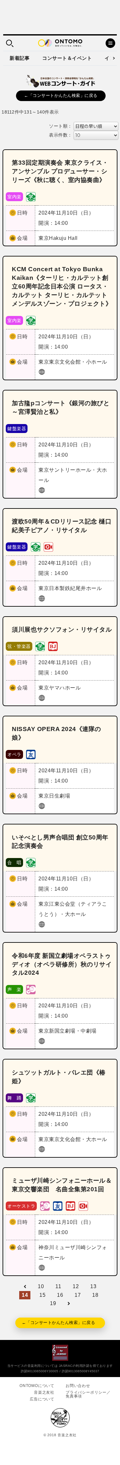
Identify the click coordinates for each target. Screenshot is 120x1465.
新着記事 (19, 58)
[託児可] (31, 989)
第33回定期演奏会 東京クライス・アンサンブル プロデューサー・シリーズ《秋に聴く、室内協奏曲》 (60, 171)
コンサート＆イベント (67, 58)
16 (60, 1295)
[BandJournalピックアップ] (53, 646)
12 (76, 1286)
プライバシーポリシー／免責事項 (88, 1394)
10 (41, 1286)
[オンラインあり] (48, 546)
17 (78, 1295)
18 (95, 1295)
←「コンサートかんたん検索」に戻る (61, 95)
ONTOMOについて (37, 1385)
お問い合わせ (78, 1385)
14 (25, 1295)
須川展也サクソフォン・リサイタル (62, 629)
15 (42, 1295)
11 (58, 1286)
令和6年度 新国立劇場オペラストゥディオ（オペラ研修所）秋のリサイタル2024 (62, 964)
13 (93, 1286)
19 (53, 1303)
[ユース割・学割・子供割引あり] (31, 196)
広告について (42, 1399)
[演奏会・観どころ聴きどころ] (31, 754)
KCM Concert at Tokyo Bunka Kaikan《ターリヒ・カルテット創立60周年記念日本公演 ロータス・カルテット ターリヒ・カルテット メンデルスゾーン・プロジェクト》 (62, 286)
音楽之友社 (44, 1392)
